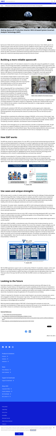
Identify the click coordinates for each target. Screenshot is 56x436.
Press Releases (5, 369)
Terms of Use (4, 412)
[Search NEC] (52, 1)
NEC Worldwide (5, 394)
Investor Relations (6, 391)
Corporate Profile (6, 389)
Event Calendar (5, 372)
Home (2, 5)
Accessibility (4, 415)
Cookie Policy (4, 409)
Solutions (4, 359)
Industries (4, 361)
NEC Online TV (5, 396)
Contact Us (4, 424)
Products (4, 356)
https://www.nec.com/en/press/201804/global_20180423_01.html (16, 316)
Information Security (6, 418)
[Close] (53, 427)
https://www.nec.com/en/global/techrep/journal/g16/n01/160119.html (18, 321)
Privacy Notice (4, 406)
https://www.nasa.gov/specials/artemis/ (13, 314)
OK (19, 433)
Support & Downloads (7, 380)
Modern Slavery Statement (7, 421)
